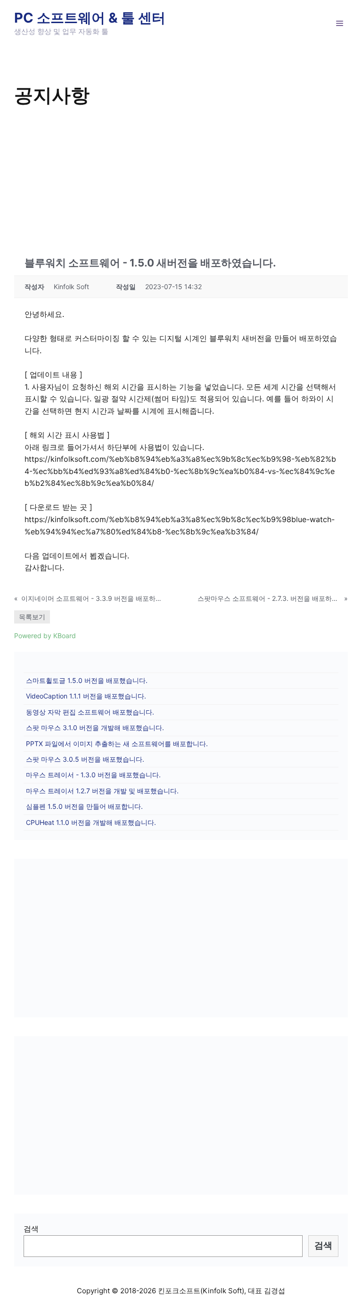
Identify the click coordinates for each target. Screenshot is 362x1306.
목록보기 (32, 617)
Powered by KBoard (45, 636)
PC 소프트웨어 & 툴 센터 (89, 17)
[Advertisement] (181, 180)
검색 (31, 1228)
